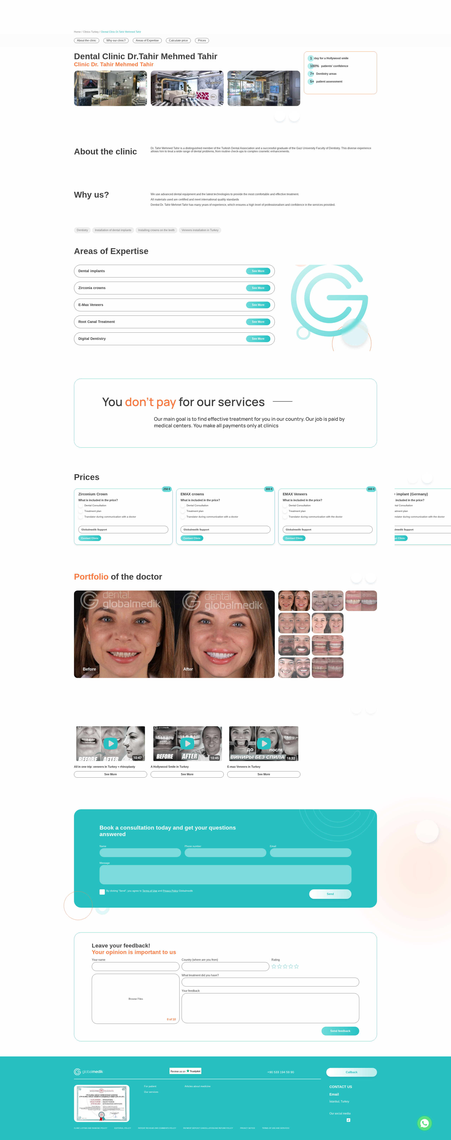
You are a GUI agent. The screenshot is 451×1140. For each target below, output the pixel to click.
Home (77, 31)
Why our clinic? (116, 40)
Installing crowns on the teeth (156, 230)
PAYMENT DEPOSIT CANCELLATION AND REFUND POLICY (208, 1128)
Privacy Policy (170, 890)
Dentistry (82, 230)
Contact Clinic (89, 538)
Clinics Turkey (91, 31)
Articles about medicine (198, 1086)
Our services (151, 1091)
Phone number (193, 846)
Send (330, 894)
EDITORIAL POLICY (122, 1128)
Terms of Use (149, 890)
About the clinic (86, 40)
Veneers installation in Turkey (200, 230)
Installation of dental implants (113, 230)
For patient (150, 1086)
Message (105, 862)
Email (273, 846)
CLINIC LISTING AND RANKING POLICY (90, 1128)
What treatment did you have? (200, 975)
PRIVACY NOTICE (247, 1128)
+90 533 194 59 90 (280, 1072)
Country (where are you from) (200, 959)
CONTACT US (340, 1087)
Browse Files (136, 998)
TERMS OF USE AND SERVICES (275, 1128)
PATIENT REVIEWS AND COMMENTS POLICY (157, 1128)
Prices (202, 40)
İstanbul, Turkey (339, 1101)
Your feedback (191, 990)
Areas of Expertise (147, 40)
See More (258, 271)
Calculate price (178, 40)
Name (103, 846)
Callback (351, 1072)
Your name (98, 959)
